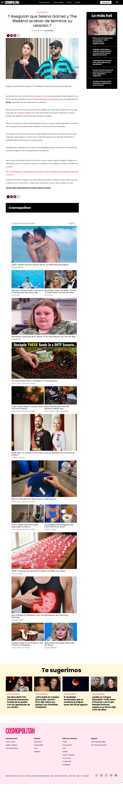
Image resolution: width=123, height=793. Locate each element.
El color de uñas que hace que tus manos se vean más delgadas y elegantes (103, 73)
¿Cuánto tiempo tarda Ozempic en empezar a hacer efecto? (102, 83)
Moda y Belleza (58, 2)
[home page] (12, 2)
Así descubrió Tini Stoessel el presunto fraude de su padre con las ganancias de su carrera (18, 702)
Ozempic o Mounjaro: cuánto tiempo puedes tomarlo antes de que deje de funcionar (102, 52)
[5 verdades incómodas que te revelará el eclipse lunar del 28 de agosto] (75, 684)
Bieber (22, 113)
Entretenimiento (44, 2)
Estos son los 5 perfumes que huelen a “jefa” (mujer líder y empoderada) (102, 40)
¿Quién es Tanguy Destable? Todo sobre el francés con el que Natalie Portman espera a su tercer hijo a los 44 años (104, 703)
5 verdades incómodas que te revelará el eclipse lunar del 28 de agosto (76, 701)
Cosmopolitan (48, 30)
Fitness (69, 2)
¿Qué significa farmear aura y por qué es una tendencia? (102, 62)
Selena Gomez (34, 96)
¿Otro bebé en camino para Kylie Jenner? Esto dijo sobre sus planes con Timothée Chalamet (47, 702)
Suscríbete (106, 2)
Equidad (77, 2)
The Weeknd (48, 96)
